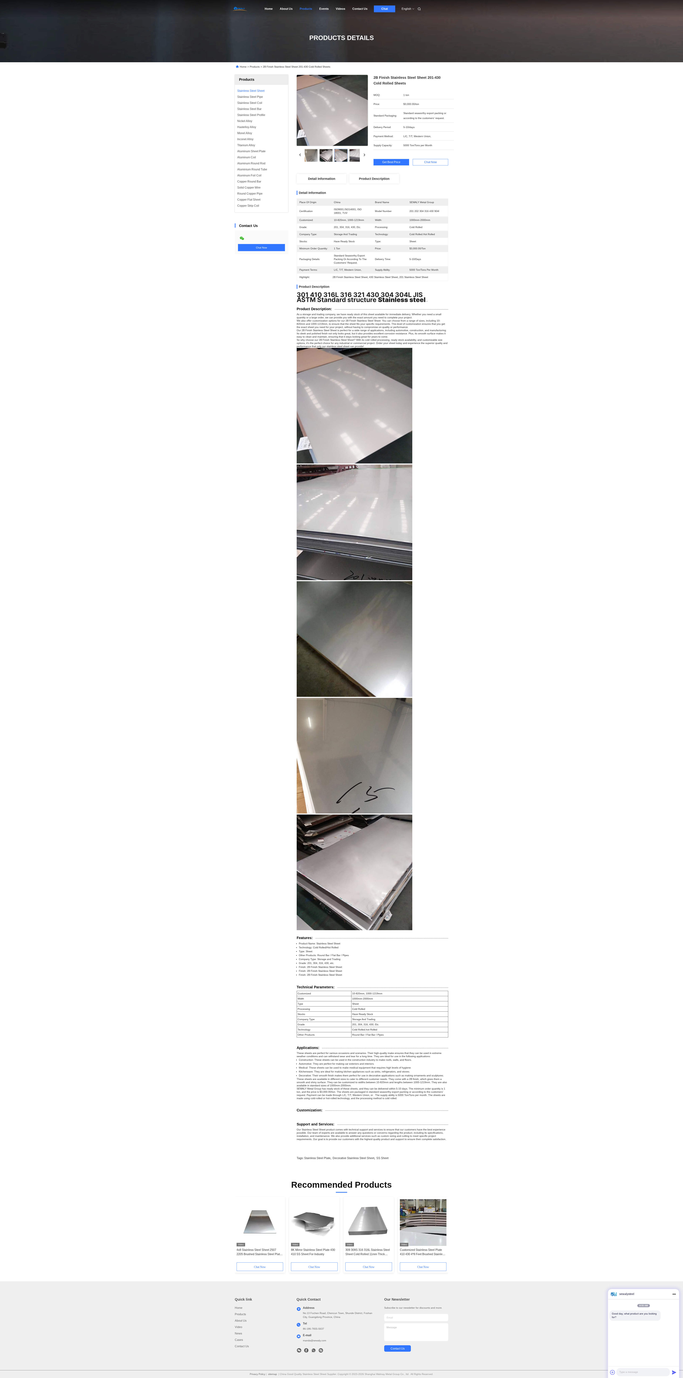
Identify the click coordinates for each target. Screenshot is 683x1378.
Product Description (374, 179)
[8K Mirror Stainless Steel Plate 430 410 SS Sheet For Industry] (314, 1222)
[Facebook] (306, 1351)
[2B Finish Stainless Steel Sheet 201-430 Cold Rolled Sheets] (332, 110)
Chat (384, 8)
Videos (340, 8)
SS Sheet (382, 1158)
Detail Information (321, 179)
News (238, 1333)
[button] (241, 1231)
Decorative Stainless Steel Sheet (353, 1158)
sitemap (272, 1374)
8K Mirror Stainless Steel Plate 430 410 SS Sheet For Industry (313, 1252)
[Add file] (612, 1372)
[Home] (239, 9)
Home (269, 8)
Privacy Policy (257, 1374)
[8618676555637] (313, 1351)
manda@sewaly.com (314, 1340)
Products (306, 8)
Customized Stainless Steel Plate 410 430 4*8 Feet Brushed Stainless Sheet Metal (422, 1252)
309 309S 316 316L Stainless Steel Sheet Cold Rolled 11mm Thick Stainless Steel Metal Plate (367, 1252)
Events (324, 8)
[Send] (674, 1372)
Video (238, 1327)
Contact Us (359, 8)
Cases (239, 1339)
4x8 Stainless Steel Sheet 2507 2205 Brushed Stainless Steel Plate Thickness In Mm (259, 1252)
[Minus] (674, 1294)
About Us (286, 8)
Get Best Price (391, 162)
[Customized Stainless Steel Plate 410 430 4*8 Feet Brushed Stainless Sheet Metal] (423, 1222)
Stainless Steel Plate (317, 1158)
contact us (398, 1348)
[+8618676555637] (320, 1351)
